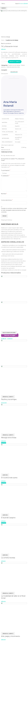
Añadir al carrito (14, 61)
